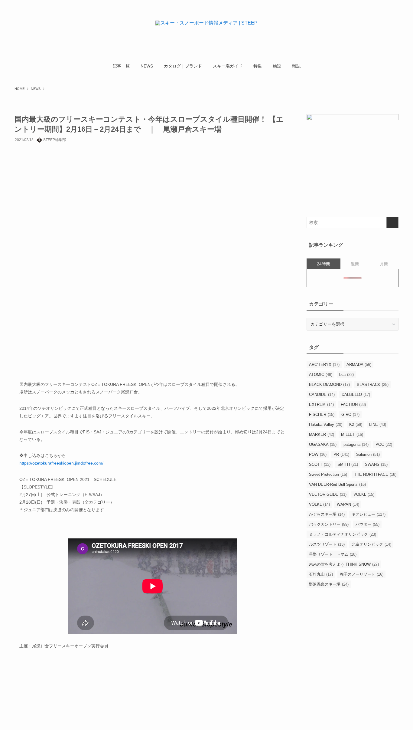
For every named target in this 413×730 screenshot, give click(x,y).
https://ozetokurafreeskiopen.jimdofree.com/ (61, 463)
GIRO (350, 414)
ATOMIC (320, 374)
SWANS (376, 464)
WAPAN (348, 504)
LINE (377, 424)
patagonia (356, 444)
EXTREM (321, 404)
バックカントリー (329, 524)
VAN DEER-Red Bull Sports (337, 484)
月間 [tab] (384, 263)
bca (346, 374)
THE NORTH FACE (375, 474)
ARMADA (358, 364)
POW (318, 454)
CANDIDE (322, 394)
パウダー (367, 524)
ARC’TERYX (324, 364)
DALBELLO (356, 394)
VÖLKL (319, 504)
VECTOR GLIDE (327, 494)
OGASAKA (323, 444)
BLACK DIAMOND (329, 384)
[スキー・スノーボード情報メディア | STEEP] (206, 30)
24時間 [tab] (323, 263)
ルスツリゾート (327, 544)
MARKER (321, 434)
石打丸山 (321, 574)
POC (384, 444)
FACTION (353, 404)
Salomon (368, 454)
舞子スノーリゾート (361, 574)
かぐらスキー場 (327, 514)
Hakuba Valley (325, 424)
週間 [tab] (355, 263)
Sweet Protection (328, 474)
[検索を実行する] (392, 222)
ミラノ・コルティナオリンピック (342, 534)
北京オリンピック (371, 544)
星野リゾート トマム (332, 554)
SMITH (347, 464)
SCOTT (319, 464)
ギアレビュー (368, 514)
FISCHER (321, 414)
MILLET (352, 434)
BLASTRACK (373, 384)
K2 (355, 424)
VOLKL (363, 494)
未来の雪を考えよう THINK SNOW (344, 564)
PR (341, 454)
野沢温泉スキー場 (329, 584)
